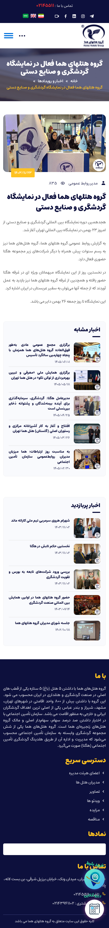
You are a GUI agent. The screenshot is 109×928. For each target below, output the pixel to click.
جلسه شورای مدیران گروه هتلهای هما (42, 623)
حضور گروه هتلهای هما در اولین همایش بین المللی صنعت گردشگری (39, 600)
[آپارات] (57, 17)
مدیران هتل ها (88, 782)
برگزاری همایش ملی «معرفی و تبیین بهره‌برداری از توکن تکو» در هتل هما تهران (39, 375)
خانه (74, 81)
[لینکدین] (74, 17)
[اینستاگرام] (83, 17)
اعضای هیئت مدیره (84, 773)
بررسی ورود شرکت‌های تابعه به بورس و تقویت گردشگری (39, 574)
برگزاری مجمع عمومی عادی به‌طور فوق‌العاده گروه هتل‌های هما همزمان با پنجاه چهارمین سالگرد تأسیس (39, 350)
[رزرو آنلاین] (94, 911)
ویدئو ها (93, 800)
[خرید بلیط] (94, 879)
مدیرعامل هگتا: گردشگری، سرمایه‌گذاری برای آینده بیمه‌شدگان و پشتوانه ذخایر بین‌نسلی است (39, 403)
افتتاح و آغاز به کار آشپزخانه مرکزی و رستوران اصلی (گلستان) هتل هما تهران (39, 429)
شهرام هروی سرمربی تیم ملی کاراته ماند (40, 520)
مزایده (95, 810)
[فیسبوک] (66, 17)
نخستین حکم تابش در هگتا (50, 546)
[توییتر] (92, 17)
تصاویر (95, 791)
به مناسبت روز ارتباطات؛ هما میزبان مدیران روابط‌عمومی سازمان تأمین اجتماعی (39, 457)
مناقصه (94, 819)
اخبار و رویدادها (50, 81)
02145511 (45, 5)
